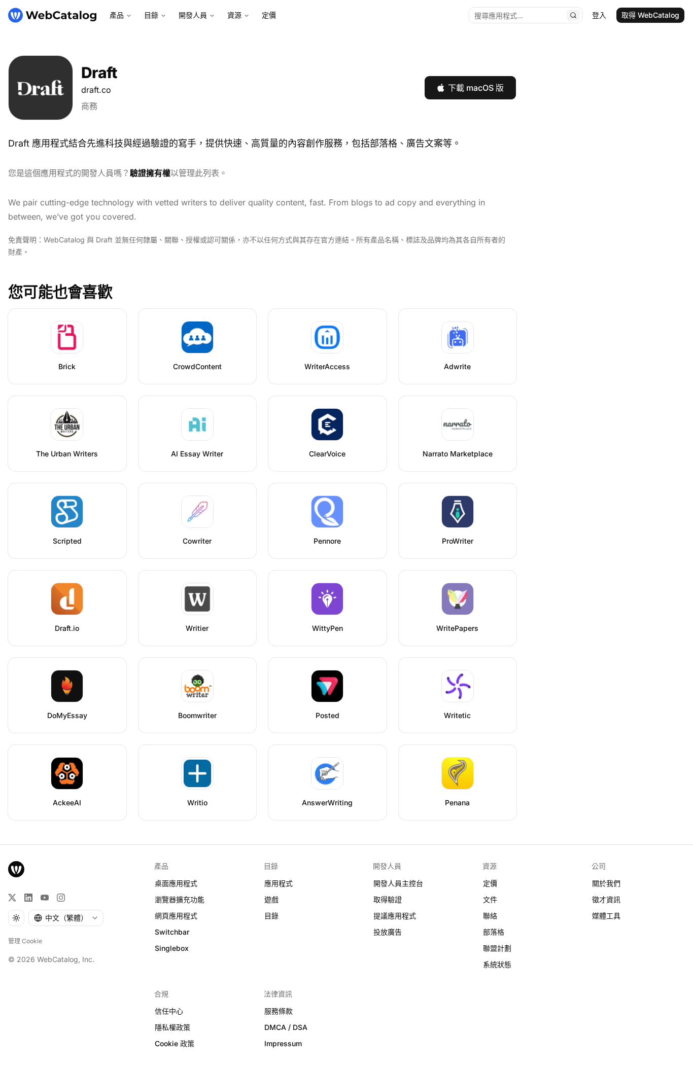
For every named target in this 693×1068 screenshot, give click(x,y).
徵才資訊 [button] (606, 899)
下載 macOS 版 (476, 88)
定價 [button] (490, 883)
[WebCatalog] (16, 869)
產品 (117, 15)
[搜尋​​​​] (573, 15)
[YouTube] (45, 898)
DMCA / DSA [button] (285, 1027)
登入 (599, 15)
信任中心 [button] (169, 1011)
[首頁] (52, 15)
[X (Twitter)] (12, 898)
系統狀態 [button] (497, 964)
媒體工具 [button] (606, 915)
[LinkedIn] (28, 898)
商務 (89, 106)
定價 (269, 15)
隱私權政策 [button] (172, 1027)
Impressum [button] (283, 1043)
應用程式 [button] (278, 883)
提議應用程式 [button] (394, 915)
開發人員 (193, 15)
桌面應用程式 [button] (176, 883)
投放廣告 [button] (387, 932)
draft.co (96, 90)
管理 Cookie (25, 941)
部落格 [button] (493, 932)
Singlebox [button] (172, 948)
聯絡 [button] (490, 915)
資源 (234, 15)
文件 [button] (490, 899)
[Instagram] (61, 898)
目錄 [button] (271, 915)
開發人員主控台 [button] (398, 883)
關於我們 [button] (606, 883)
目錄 (151, 15)
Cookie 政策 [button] (174, 1043)
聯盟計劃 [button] (497, 948)
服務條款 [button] (278, 1011)
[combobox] (65, 918)
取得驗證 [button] (387, 899)
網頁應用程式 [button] (176, 915)
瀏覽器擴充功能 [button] (179, 899)
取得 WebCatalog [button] (650, 15)
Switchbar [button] (172, 932)
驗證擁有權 (150, 173)
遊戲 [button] (271, 899)
